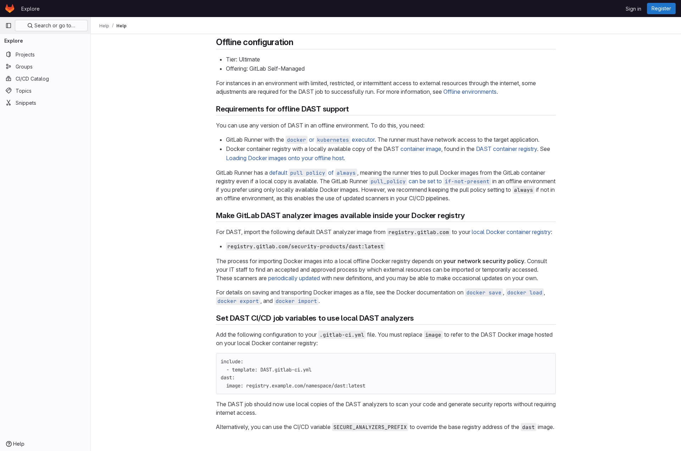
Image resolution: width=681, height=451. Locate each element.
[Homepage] (10, 8)
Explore (30, 9)
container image (420, 148)
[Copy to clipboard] (547, 361)
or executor (331, 139)
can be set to (430, 181)
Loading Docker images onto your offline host (285, 158)
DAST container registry (506, 148)
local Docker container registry (511, 231)
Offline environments (470, 91)
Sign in (633, 9)
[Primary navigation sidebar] (8, 25)
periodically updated (294, 278)
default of (312, 172)
